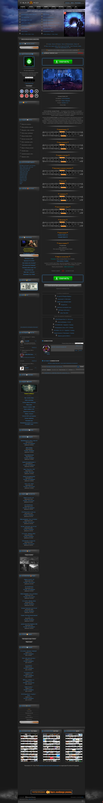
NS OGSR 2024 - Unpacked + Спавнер (64, 325)
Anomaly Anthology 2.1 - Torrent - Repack (50, 34)
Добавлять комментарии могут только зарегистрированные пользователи (62, 363)
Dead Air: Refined (24, 31)
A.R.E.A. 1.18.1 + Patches (25, 22)
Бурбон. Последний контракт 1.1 (49, 17)
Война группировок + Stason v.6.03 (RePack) (28, 519)
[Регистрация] (62, 286)
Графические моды (23, 174)
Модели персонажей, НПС (25, 168)
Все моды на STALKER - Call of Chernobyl (68, 46)
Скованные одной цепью (47, 28)
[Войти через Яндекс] (29, 80)
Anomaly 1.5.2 (65, 102)
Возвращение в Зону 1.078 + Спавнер (64, 327)
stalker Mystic (54, 372)
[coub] (31, 93)
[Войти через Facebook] (27, 80)
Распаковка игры (29, 420)
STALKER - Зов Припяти (29, 450)
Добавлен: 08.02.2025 (79, 345)
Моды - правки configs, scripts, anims (26, 167)
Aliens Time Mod (64, 313)
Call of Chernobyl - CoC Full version (28, 540)
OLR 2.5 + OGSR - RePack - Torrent (27, 34)
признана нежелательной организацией (49, 765)
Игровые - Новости (61, 44)
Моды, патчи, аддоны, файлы (51, 46)
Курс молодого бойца (29, 398)
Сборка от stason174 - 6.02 (29, 497)
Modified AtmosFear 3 (29, 687)
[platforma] (36, 97)
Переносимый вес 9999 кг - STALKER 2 (28, 351)
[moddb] (27, 97)
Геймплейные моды (24, 173)
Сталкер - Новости (52, 44)
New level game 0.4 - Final (28, 672)
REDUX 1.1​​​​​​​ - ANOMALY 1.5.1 (28, 679)
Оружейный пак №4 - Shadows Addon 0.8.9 (29, 14)
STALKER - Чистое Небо (29, 472)
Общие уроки (29, 404)
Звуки (21, 183)
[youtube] (22, 97)
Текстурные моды (23, 176)
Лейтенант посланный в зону (64, 307)
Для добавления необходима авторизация (29, 327)
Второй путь (64, 304)
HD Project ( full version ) (64, 310)
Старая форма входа (29, 83)
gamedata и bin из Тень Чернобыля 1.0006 (29, 624)
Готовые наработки (29, 418)
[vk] (22, 93)
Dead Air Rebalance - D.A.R (64, 322)
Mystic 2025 (59, 372)
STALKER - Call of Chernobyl (29, 486)
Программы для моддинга (29, 411)
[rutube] (27, 93)
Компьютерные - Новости (72, 44)
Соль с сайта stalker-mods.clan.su (28, 658)
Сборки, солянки (23, 180)
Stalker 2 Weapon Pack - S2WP (26, 20)
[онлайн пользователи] (29, 709)
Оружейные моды (23, 177)
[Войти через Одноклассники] (34, 80)
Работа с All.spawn (29, 413)
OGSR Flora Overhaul (25, 28)
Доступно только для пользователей (59, 346)
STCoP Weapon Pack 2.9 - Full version (64, 319)
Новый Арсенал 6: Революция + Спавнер (64, 333)
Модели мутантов (23, 179)
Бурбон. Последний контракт (48, 20)
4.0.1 (69, 372)
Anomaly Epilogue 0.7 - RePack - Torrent (28, 25)
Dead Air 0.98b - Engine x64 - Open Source (50, 25)
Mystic (66, 372)
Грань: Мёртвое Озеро (25, 17)
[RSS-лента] (53, 341)
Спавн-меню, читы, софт (24, 170)
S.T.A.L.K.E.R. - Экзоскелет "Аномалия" (28, 651)
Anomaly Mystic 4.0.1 (64, 47)
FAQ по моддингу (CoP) (29, 409)
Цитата (80, 350)
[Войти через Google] (31, 80)
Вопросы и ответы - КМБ (29, 407)
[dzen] (36, 93)
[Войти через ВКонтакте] (24, 80)
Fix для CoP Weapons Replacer (64, 296)
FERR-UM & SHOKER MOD (64, 302)
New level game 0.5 (28, 665)
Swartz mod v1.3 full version (63, 299)
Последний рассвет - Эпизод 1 (48, 31)
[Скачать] (62, 64)
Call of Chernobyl (66, 98)
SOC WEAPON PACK (29, 505)
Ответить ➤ (34, 347)
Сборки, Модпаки (65, 100)
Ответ (76, 350)
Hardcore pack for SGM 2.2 (64, 336)
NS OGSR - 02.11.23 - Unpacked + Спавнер (64, 330)
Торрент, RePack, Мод (24, 171)
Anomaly (63, 372)
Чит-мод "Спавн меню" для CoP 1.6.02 (28, 526)
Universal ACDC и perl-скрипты (29, 416)
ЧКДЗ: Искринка (46, 14)
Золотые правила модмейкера (29, 402)
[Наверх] (83, 801)
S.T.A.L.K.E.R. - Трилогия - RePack (28, 533)
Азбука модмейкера (29, 400)
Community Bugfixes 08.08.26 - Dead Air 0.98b (51, 22)
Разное (21, 182)
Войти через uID (29, 77)
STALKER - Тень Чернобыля (29, 443)
